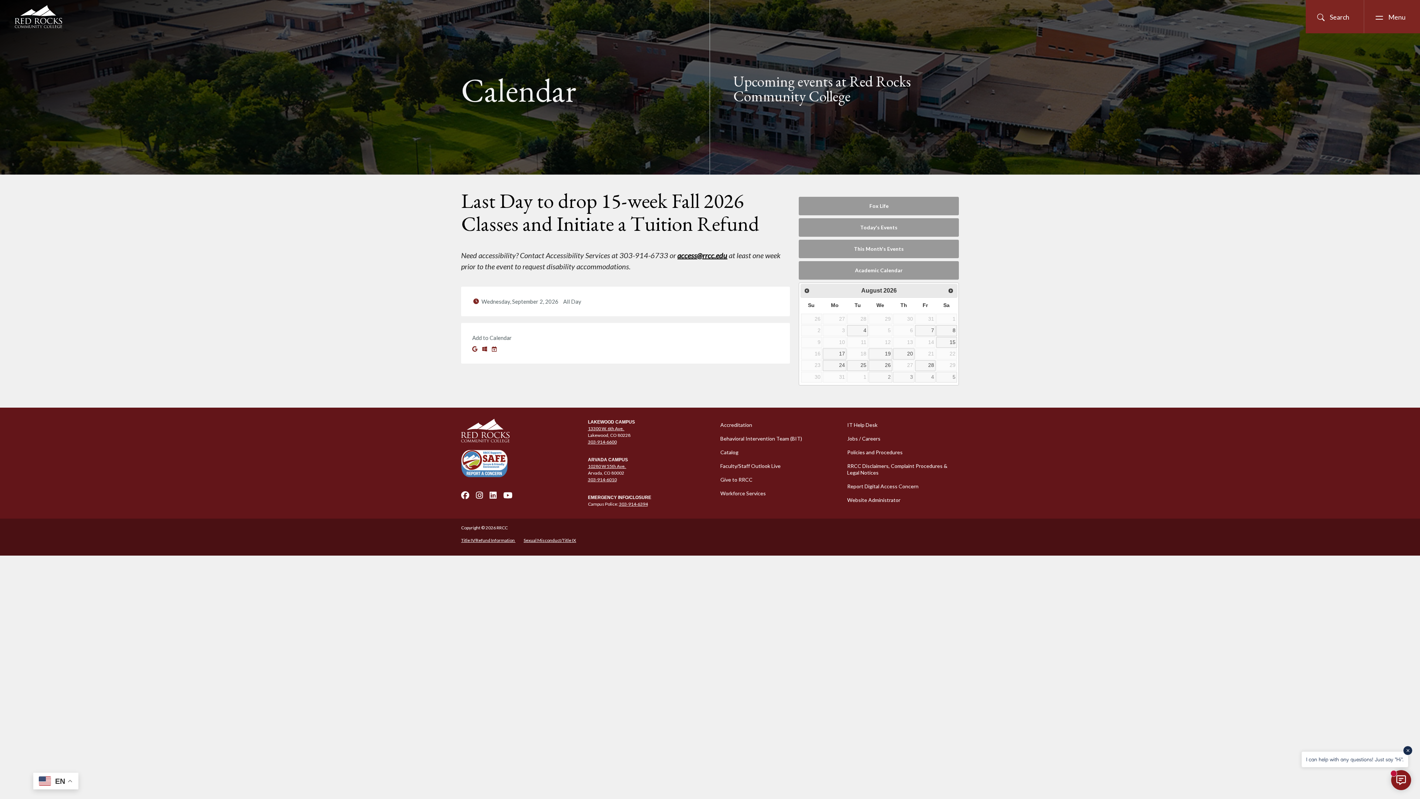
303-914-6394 (633, 504)
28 (931, 365)
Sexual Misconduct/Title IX (550, 540)
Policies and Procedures (875, 452)
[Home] (520, 430)
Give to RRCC (736, 479)
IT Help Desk (862, 425)
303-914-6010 (602, 479)
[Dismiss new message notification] (1408, 750)
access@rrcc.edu (702, 255)
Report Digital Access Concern (883, 486)
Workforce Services (743, 493)
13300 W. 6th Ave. (606, 428)
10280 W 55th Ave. (607, 466)
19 (888, 354)
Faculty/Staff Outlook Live (750, 466)
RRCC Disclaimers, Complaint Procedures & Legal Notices (897, 469)
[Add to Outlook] (485, 348)
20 (910, 354)
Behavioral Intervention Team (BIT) (761, 438)
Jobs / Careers (863, 438)
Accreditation (736, 425)
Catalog (729, 452)
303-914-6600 (602, 442)
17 (842, 354)
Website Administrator (873, 500)
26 (888, 365)
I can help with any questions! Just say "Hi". (1355, 759)
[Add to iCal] (494, 348)
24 (842, 365)
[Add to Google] (475, 348)
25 (863, 365)
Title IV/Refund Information (488, 540)
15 (953, 342)
